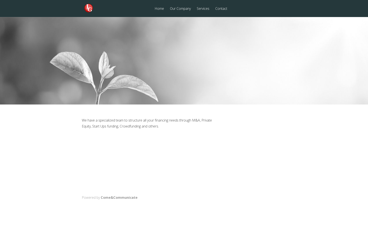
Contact (221, 9)
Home (159, 9)
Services (203, 9)
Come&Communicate (119, 197)
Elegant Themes (174, 227)
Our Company (180, 9)
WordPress (217, 227)
